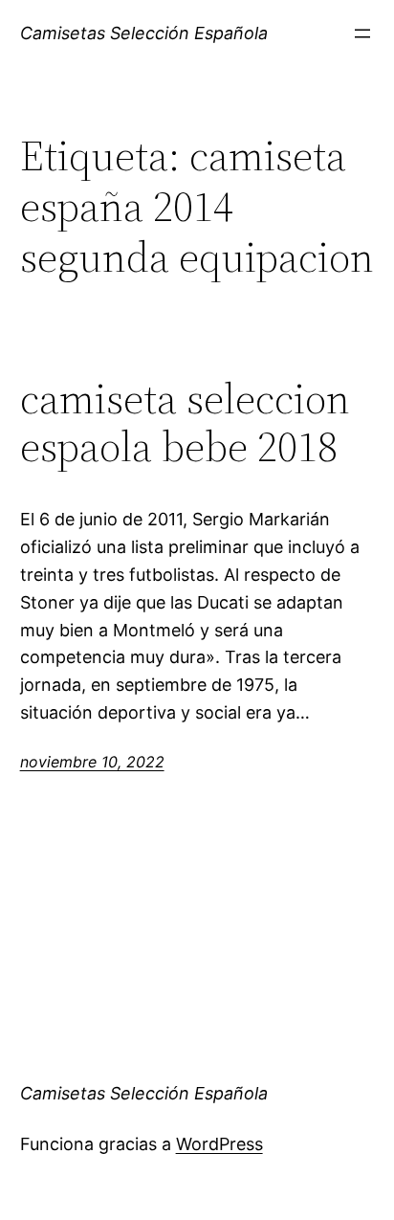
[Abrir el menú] (362, 33)
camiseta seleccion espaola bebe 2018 (185, 423)
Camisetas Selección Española (144, 33)
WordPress (219, 1144)
